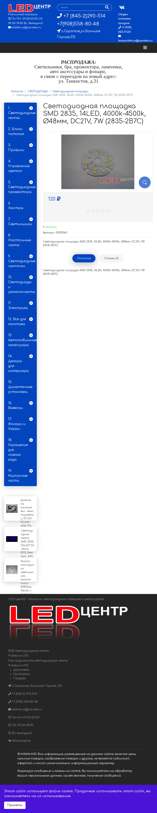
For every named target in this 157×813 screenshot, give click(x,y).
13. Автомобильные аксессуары (22, 340)
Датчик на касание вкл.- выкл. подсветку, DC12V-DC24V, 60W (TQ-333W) (27, 515)
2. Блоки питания (16, 131)
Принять (14, 805)
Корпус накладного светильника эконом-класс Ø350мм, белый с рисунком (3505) (27, 579)
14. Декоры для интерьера (18, 363)
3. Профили (16, 147)
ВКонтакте (20, 740)
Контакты (21, 674)
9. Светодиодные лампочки (22, 261)
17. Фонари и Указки (16, 424)
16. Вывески (15, 405)
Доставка (21, 669)
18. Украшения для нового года (18, 449)
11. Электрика (18, 305)
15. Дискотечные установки (20, 387)
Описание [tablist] (84, 258)
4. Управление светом (19, 166)
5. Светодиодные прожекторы (22, 187)
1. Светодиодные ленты (22, 113)
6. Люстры (15, 205)
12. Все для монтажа (17, 321)
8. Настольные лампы (19, 240)
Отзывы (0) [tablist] (111, 258)
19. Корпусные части (18, 475)
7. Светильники (20, 221)
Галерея (19, 678)
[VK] (122, 7)
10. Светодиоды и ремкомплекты (21, 284)
